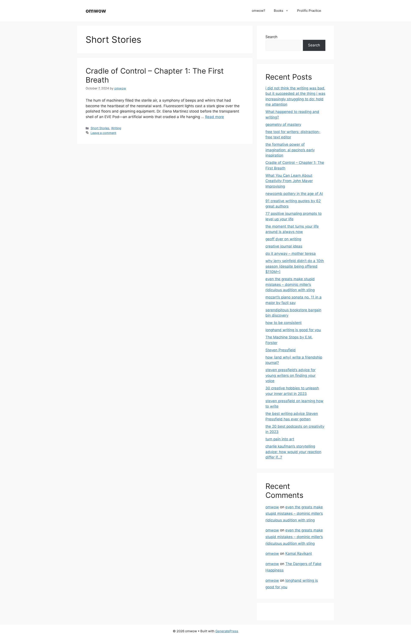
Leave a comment (103, 133)
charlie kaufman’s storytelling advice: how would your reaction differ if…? (293, 451)
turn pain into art (279, 439)
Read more (214, 117)
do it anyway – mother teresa (290, 253)
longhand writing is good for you (293, 330)
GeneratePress (226, 631)
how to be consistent (283, 322)
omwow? (258, 11)
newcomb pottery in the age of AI (294, 193)
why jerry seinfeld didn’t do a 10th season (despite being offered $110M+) (294, 266)
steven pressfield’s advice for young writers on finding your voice (290, 375)
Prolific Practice (309, 11)
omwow (96, 10)
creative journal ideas (283, 246)
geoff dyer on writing (283, 239)
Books (278, 11)
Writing (116, 128)
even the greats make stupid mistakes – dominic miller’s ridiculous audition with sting (290, 284)
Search (271, 37)
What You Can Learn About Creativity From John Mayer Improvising (289, 180)
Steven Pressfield (280, 350)
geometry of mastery (283, 124)
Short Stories (100, 128)
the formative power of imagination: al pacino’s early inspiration (290, 149)
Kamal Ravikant (298, 553)
